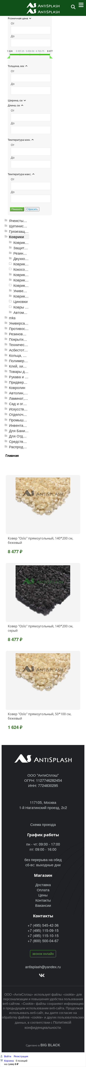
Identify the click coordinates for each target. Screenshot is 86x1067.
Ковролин (17, 387)
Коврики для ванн (28, 274)
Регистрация (21, 1056)
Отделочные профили (27, 414)
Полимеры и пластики (27, 360)
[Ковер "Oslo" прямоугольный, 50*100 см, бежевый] (43, 680)
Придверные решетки (27, 382)
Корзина (9, 1060)
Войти (8, 1056)
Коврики (16, 236)
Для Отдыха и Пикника (28, 436)
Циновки (20, 301)
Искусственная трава (27, 408)
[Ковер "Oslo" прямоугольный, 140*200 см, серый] (43, 592)
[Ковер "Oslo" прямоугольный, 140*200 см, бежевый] (43, 504)
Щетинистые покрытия (28, 225)
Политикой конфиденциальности (48, 1024)
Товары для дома (24, 371)
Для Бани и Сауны (24, 430)
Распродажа (19, 446)
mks (12, 317)
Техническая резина (26, 344)
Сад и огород (20, 403)
